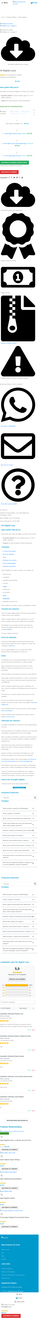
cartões (10, 645)
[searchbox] (19, 798)
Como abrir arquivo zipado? (9, 504)
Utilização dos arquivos (10, 560)
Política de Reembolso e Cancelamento (13, 1275)
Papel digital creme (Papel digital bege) (15, 143)
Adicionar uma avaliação (17, 979)
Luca (10, 518)
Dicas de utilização (8, 554)
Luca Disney (16, 518)
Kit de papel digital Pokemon (13, 155)
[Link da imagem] (4, 1237)
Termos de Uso (10, 716)
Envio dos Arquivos (7, 710)
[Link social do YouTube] (9, 1240)
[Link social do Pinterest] (17, 177)
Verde (9, 515)
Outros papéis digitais (9, 563)
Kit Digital (5, 518)
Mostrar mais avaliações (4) (17, 1120)
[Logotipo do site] (19, 2)
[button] (19, 808)
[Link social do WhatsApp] (19, 177)
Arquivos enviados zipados (9, 343)
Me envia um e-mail (7, 465)
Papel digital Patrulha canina (13, 133)
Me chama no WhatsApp (8, 426)
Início (3, 17)
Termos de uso (5, 1278)
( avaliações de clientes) (14, 75)
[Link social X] (11, 177)
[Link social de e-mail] (14, 177)
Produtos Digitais (11, 17)
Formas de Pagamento (26, 761)
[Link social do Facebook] (9, 177)
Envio (4, 557)
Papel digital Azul (24, 513)
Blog (2, 1256)
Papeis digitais (22, 17)
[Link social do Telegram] (22, 177)
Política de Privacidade (8, 1272)
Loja (17, 513)
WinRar (9, 629)
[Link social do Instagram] (6, 1240)
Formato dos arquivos (9, 551)
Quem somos (5, 1249)
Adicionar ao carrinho (11, 1316)
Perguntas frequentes (9, 566)
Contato (3, 1259)
